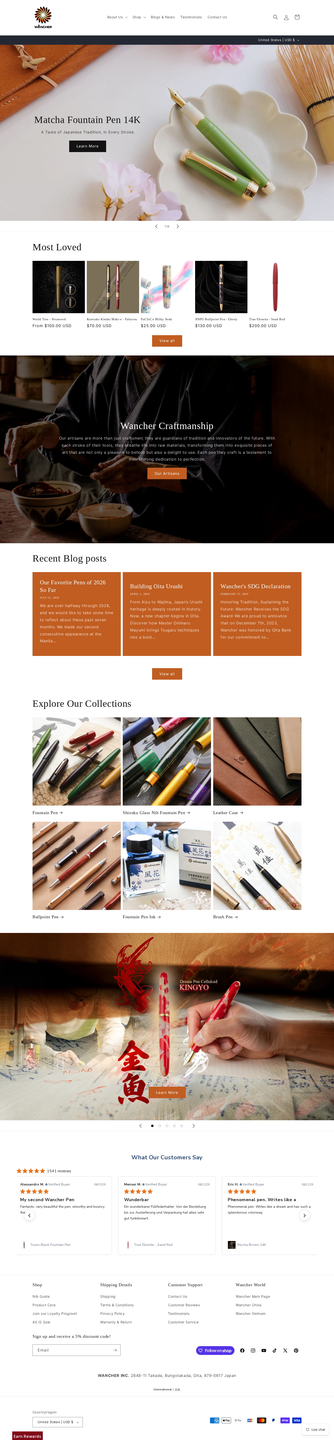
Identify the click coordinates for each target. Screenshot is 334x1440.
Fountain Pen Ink (139, 916)
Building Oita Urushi (156, 586)
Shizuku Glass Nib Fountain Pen (154, 812)
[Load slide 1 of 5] (152, 1126)
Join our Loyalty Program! (55, 1313)
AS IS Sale (41, 1322)
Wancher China (249, 1305)
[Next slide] (177, 226)
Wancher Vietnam (251, 1313)
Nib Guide (41, 1296)
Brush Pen (223, 916)
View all (167, 340)
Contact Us (177, 1296)
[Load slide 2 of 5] (159, 1126)
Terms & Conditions (117, 1305)
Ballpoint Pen (46, 916)
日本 (177, 1389)
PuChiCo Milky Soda (156, 319)
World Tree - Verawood (49, 319)
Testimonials (178, 1313)
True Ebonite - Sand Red (267, 319)
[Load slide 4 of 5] (174, 1126)
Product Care (44, 1305)
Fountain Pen (45, 812)
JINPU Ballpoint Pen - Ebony (216, 319)
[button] (117, 17)
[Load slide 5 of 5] (181, 1126)
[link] (63, 1245)
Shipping (108, 1296)
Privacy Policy (112, 1313)
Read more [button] (301, 1224)
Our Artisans (167, 473)
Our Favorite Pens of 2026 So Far (73, 586)
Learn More (88, 146)
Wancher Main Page (253, 1296)
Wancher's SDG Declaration (256, 586)
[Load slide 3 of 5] (167, 1126)
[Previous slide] (156, 226)
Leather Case (225, 812)
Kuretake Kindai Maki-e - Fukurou (112, 319)
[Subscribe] (115, 1350)
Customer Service (183, 1322)
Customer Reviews (184, 1305)
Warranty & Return (116, 1322)
